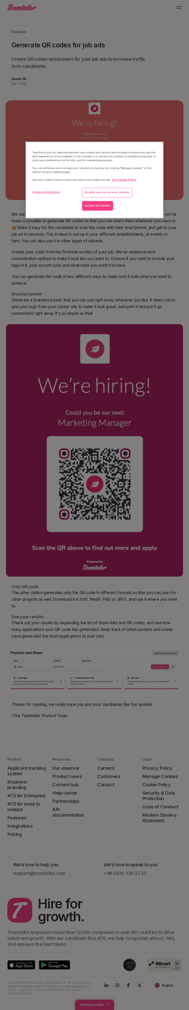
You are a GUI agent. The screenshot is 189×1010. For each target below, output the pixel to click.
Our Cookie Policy (124, 180)
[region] (94, 179)
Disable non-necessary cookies (107, 192)
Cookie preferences (46, 192)
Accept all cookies (98, 205)
